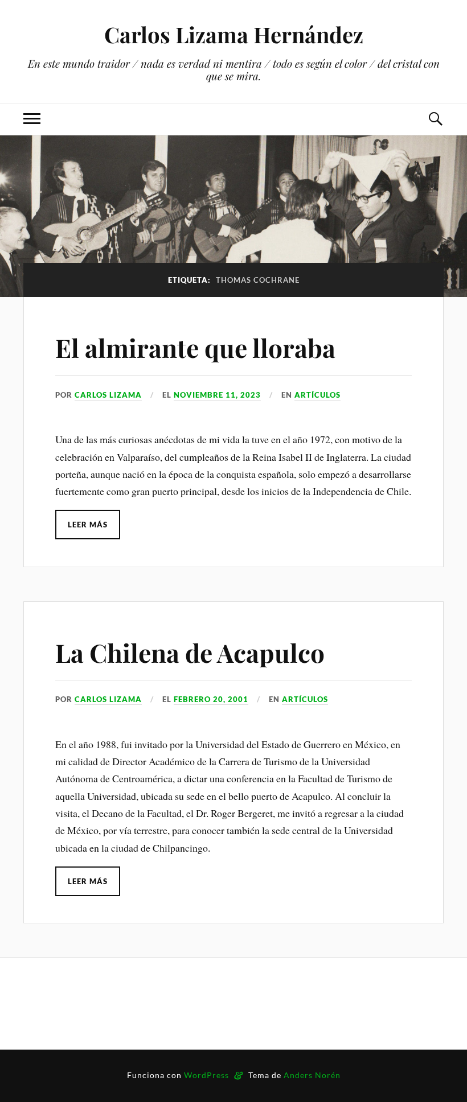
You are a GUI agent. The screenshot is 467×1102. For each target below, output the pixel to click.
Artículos (317, 394)
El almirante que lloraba (195, 347)
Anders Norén (312, 1075)
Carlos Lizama (108, 394)
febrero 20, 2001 (211, 699)
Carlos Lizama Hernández (233, 34)
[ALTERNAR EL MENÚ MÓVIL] (31, 119)
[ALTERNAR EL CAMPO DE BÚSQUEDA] (435, 119)
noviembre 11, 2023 (217, 394)
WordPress (206, 1075)
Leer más (88, 524)
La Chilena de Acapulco (190, 652)
